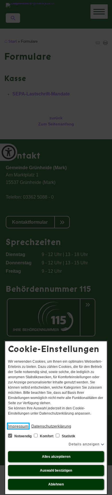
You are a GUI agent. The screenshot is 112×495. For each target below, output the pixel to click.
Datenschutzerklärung (51, 426)
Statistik (68, 436)
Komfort (46, 436)
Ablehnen (56, 484)
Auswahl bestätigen (56, 470)
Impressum (18, 426)
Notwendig (22, 436)
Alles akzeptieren (56, 457)
